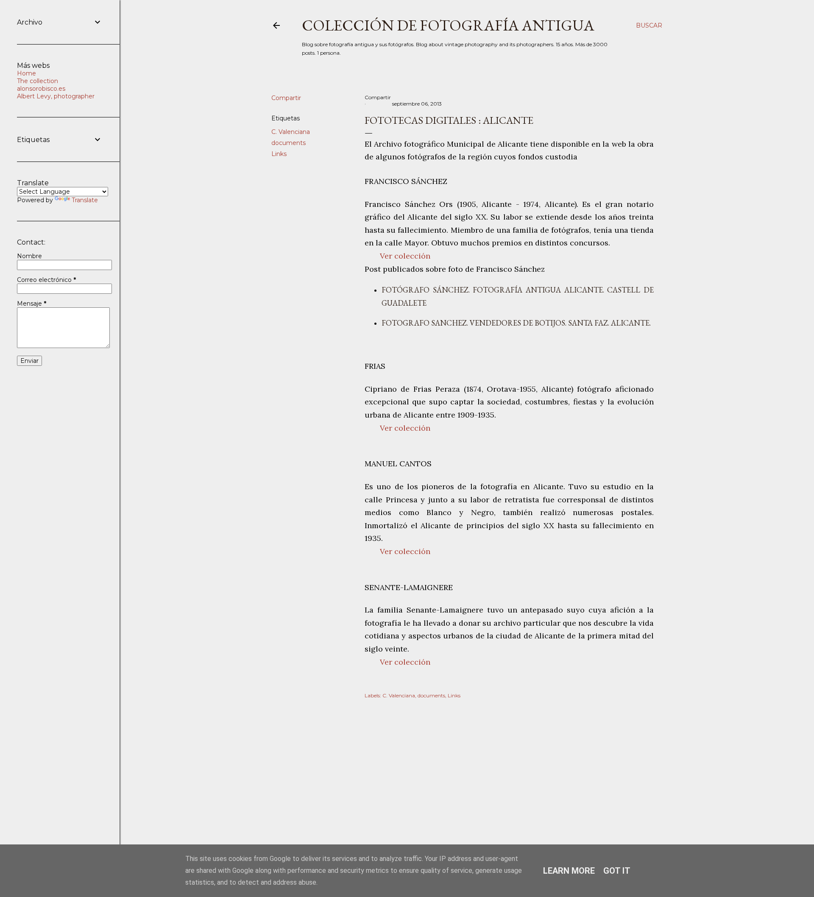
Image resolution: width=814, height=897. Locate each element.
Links (279, 154)
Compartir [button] (286, 98)
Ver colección (405, 256)
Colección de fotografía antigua (448, 25)
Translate (85, 200)
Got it (616, 871)
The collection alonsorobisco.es (41, 84)
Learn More (569, 871)
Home (26, 73)
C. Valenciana (290, 132)
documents (288, 143)
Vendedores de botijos (517, 323)
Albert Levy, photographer (56, 96)
